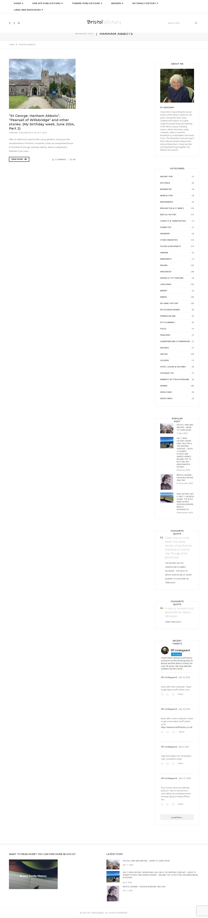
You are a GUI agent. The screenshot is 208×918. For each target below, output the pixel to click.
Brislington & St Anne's (172, 208)
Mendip (163, 290)
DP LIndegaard (167, 107)
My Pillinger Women (170, 309)
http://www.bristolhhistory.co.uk (176, 727)
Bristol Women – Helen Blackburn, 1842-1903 (185, 477)
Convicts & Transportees (173, 221)
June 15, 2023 (185, 778)
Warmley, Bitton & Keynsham (174, 379)
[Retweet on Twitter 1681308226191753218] (168, 694)
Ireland (164, 265)
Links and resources (27, 10)
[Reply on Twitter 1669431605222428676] (162, 804)
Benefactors (166, 195)
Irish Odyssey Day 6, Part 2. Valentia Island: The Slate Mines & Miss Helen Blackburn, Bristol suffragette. (185, 502)
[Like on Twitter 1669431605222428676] (174, 804)
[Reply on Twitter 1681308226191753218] (162, 694)
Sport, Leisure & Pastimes (173, 366)
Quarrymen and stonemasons (175, 341)
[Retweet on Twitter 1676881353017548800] (168, 764)
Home (17, 3)
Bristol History (168, 214)
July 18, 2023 (184, 677)
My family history (169, 303)
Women (163, 385)
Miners (163, 297)
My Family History (144, 3)
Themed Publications (86, 3)
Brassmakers (166, 202)
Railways (164, 347)
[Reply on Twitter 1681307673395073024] (162, 732)
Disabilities (165, 227)
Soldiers (164, 360)
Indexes (116, 3)
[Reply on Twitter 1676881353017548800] (162, 764)
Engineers (165, 233)
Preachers (165, 335)
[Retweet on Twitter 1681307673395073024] (168, 732)
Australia (165, 183)
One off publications (46, 3)
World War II (166, 398)
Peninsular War (168, 316)
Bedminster (166, 189)
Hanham (13, 132)
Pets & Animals (167, 322)
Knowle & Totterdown (171, 278)
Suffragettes (167, 373)
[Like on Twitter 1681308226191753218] (174, 694)
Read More (17, 159)
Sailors (164, 354)
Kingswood (25, 132)
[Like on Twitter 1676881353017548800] (174, 764)
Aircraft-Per (166, 176)
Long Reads (165, 284)
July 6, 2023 (184, 746)
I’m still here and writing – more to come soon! (185, 427)
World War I (166, 392)
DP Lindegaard (169, 677)
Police (163, 328)
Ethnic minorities (169, 240)
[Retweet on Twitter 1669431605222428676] (168, 804)
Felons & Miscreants (170, 246)
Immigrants (166, 259)
